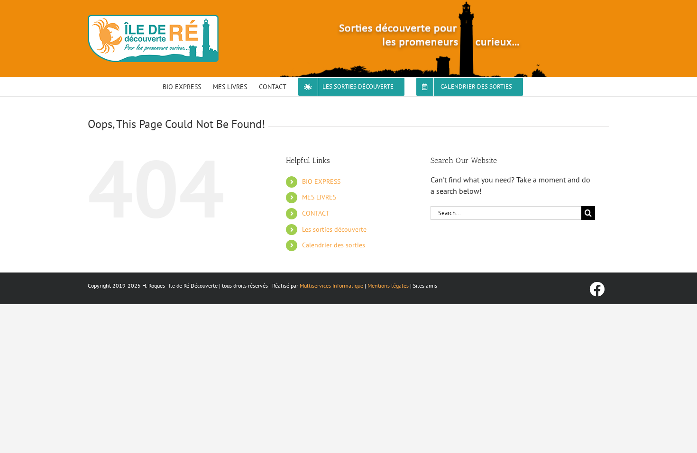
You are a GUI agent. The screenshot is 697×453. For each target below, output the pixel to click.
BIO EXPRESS (321, 181)
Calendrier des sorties (333, 245)
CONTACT (316, 213)
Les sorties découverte (334, 229)
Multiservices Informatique (331, 285)
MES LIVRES (319, 197)
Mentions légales (388, 285)
